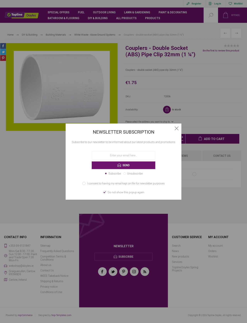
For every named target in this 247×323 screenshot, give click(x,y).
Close (176, 128)
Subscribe (114, 173)
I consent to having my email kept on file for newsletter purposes (126, 183)
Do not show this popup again (126, 192)
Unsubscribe (135, 173)
